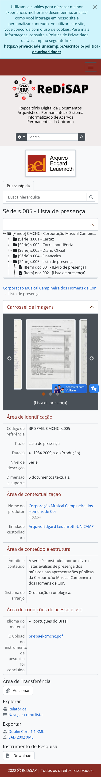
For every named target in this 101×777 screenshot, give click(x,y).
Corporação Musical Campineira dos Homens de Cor (49, 288)
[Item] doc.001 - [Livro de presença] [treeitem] (55, 267)
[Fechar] (95, 6)
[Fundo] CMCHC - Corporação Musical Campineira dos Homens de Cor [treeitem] (55, 233)
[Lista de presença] (50, 402)
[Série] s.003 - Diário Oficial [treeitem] (41, 250)
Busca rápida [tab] (18, 185)
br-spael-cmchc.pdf (46, 636)
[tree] (50, 254)
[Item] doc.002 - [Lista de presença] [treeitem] (54, 272)
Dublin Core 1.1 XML (26, 731)
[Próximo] (91, 358)
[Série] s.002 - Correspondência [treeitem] (45, 244)
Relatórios (17, 709)
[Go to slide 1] (43, 394)
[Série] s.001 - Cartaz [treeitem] (36, 239)
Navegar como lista (25, 714)
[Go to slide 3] (57, 394)
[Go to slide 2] (50, 394)
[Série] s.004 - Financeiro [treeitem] (39, 256)
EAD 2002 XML (20, 737)
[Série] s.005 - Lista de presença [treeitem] (46, 261)
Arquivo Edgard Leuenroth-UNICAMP (61, 526)
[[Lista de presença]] (51, 354)
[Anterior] (9, 358)
